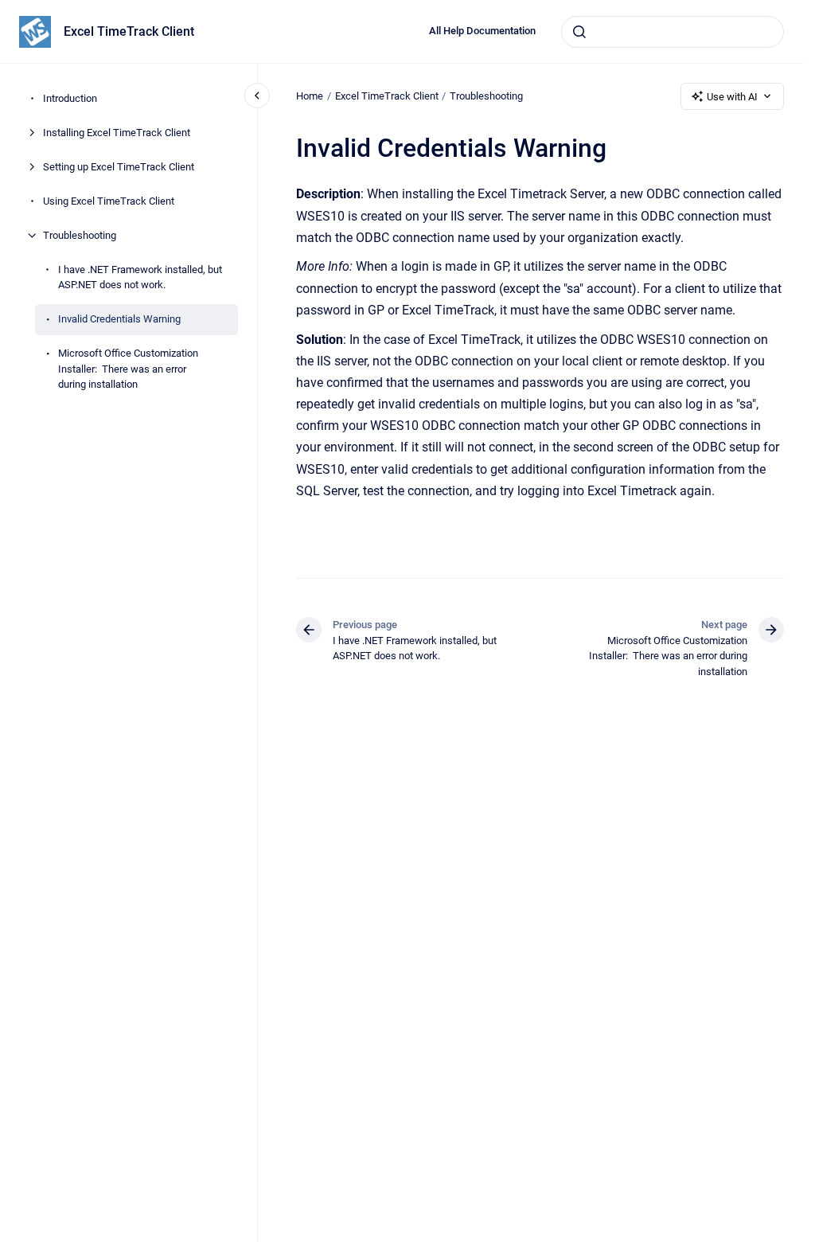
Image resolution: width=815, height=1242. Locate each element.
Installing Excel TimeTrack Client (116, 133)
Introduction (70, 98)
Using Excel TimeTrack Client (108, 201)
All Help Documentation (482, 31)
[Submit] (579, 32)
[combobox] (672, 32)
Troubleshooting (79, 235)
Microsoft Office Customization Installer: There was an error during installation (128, 368)
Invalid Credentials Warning (119, 319)
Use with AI (732, 97)
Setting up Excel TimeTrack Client (118, 167)
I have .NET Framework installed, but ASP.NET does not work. (140, 277)
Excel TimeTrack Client (129, 31)
